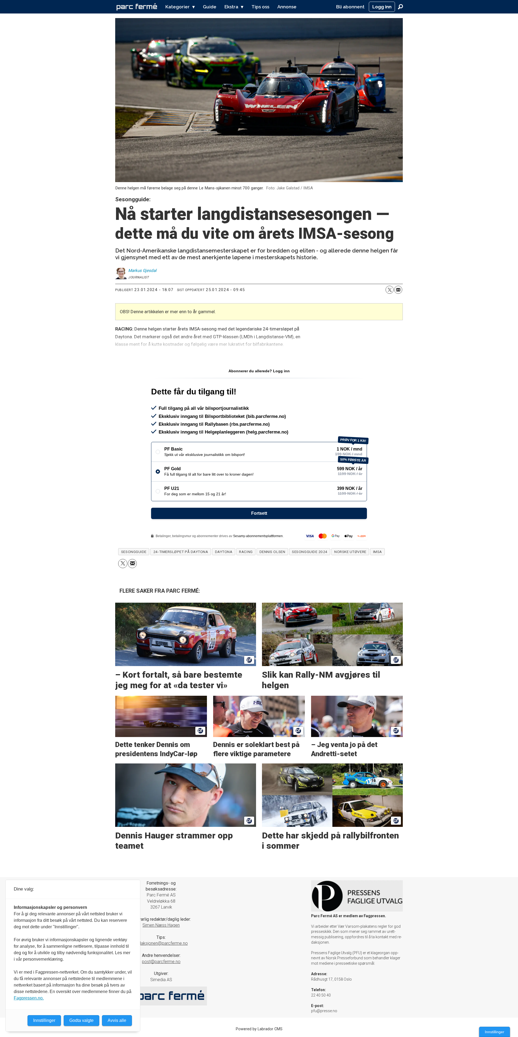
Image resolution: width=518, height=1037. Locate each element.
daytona (224, 552)
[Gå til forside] (137, 6)
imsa (377, 552)
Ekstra (231, 6)
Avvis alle (117, 1020)
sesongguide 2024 (310, 552)
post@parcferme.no (161, 961)
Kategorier (177, 6)
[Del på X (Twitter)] (390, 290)
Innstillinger (494, 1032)
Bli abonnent (350, 6)
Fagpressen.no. (29, 998)
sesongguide (133, 552)
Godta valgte (81, 1020)
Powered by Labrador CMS (259, 1029)
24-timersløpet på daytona (180, 552)
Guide (209, 6)
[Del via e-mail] (398, 290)
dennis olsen (272, 552)
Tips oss (260, 6)
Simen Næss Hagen (161, 925)
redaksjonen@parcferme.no (161, 943)
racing (246, 552)
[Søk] (400, 6)
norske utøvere (350, 552)
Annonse (287, 6)
